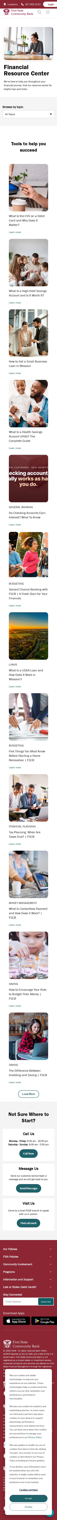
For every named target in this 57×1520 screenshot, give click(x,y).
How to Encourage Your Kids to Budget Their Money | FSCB (27, 994)
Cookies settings (28, 1490)
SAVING (13, 984)
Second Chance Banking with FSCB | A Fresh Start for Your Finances (28, 593)
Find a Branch (28, 1223)
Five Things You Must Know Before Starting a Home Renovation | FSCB (27, 755)
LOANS (13, 664)
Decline (28, 1506)
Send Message (28, 1188)
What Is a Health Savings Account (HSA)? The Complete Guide (25, 436)
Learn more (15, 232)
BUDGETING (16, 583)
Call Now (28, 1153)
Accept (28, 1498)
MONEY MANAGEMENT (23, 903)
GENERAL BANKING (21, 507)
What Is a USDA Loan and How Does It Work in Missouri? (26, 674)
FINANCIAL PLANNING (22, 826)
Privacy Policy (34, 1437)
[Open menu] (48, 12)
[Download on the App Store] (16, 1321)
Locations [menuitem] (13, 4)
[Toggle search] (39, 12)
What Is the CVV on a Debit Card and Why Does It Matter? (27, 220)
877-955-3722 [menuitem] (33, 4)
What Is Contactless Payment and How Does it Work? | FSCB (28, 913)
